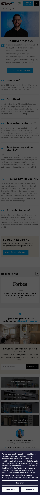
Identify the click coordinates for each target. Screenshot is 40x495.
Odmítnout (10, 490)
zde (23, 466)
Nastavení (20, 483)
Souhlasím (29, 490)
